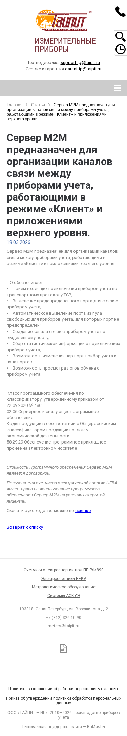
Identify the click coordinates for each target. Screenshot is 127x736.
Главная (15, 104)
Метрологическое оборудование (64, 587)
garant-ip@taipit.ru (83, 68)
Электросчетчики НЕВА (63, 578)
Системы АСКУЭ (63, 595)
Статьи (38, 104)
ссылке (83, 510)
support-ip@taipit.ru (80, 62)
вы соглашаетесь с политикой (46, 701)
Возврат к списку (25, 527)
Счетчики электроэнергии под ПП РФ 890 (64, 570)
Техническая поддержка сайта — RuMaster (63, 726)
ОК (97, 701)
